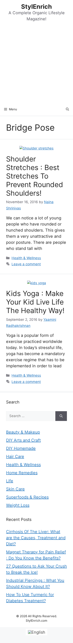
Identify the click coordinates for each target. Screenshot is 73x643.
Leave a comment (26, 264)
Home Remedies (22, 472)
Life (9, 480)
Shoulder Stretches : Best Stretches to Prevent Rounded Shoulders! (34, 176)
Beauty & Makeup (23, 432)
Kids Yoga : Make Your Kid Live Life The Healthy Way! (35, 302)
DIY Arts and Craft (23, 440)
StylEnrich (36, 6)
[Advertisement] (36, 64)
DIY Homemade (21, 448)
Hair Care (15, 456)
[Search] (61, 416)
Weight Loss (17, 505)
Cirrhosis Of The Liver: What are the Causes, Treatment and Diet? (35, 537)
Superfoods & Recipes (27, 497)
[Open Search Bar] (67, 109)
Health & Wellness (26, 258)
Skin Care (15, 489)
